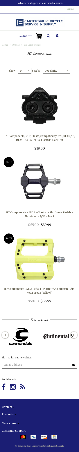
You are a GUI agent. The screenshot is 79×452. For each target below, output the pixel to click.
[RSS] (22, 387)
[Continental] (58, 336)
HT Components (32, 45)
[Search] (48, 36)
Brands (16, 45)
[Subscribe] (74, 363)
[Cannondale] (21, 336)
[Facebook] (4, 387)
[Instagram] (13, 387)
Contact (70, 9)
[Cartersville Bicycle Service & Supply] (39, 22)
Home (5, 45)
